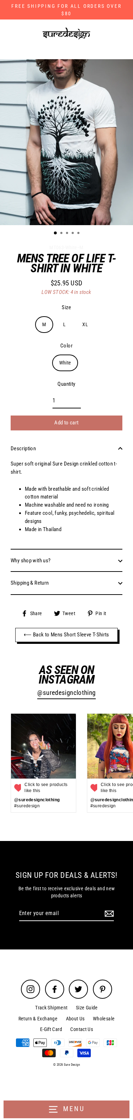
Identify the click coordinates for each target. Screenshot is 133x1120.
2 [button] (62, 233)
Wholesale (104, 1018)
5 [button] (79, 233)
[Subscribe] (108, 913)
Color (66, 345)
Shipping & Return (30, 583)
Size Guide (87, 1007)
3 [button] (68, 233)
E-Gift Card (51, 1029)
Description (23, 448)
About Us (75, 1018)
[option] (66, 142)
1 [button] (55, 233)
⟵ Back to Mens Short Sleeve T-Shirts (66, 634)
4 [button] (73, 233)
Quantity (66, 384)
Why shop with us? (31, 560)
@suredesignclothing (66, 693)
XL (85, 324)
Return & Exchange (38, 1018)
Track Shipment (51, 1007)
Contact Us (81, 1029)
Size (66, 307)
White (65, 363)
